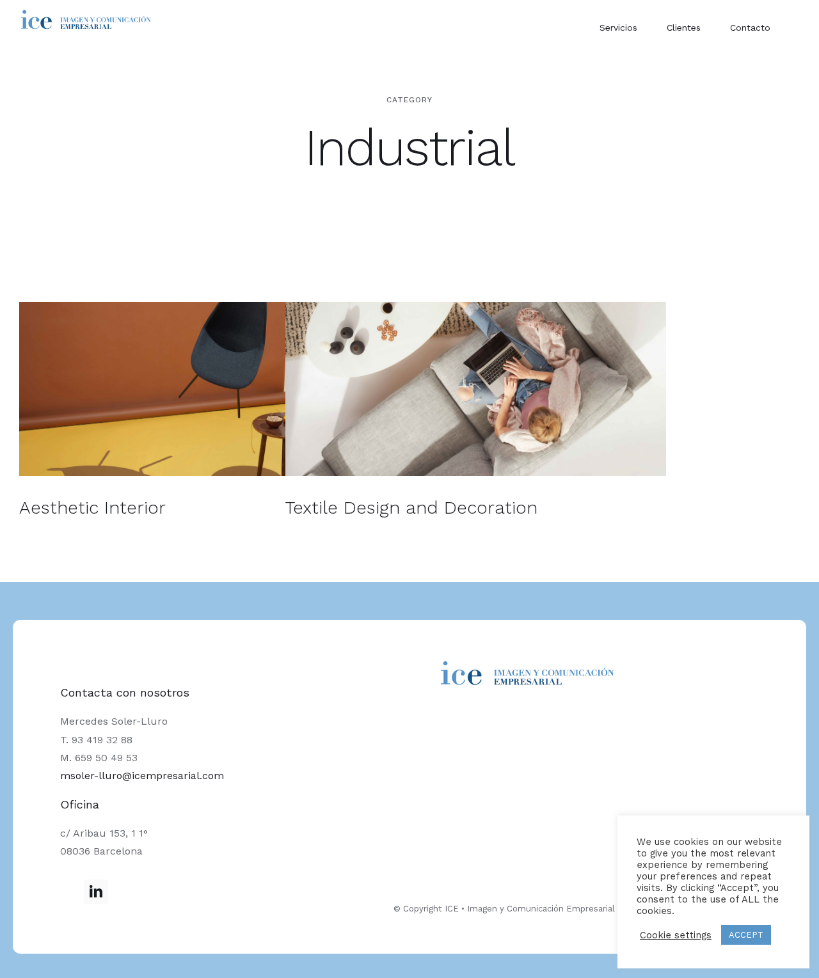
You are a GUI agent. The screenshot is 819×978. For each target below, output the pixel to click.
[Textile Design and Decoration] (475, 389)
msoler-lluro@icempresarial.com (142, 775)
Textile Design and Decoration (411, 507)
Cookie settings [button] (676, 935)
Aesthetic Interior (92, 507)
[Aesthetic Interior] (209, 389)
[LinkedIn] (96, 891)
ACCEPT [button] (746, 935)
